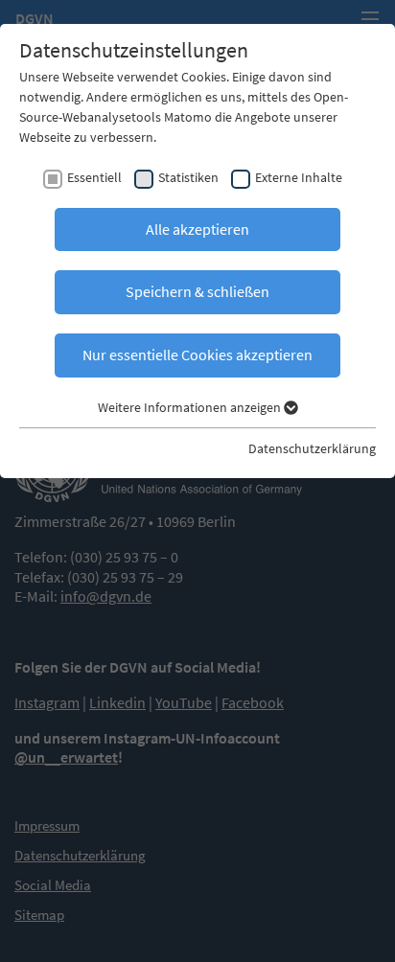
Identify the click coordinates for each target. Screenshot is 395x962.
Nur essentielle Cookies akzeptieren (197, 354)
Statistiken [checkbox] (188, 177)
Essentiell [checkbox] (94, 177)
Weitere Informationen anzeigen (191, 407)
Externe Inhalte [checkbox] (298, 177)
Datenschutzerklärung (312, 448)
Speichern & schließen (197, 291)
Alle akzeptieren (197, 229)
